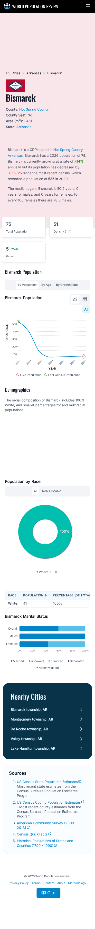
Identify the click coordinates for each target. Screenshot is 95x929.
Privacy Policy (19, 883)
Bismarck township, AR (29, 709)
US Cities (13, 73)
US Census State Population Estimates (47, 782)
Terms (36, 883)
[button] (88, 6)
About (61, 883)
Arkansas (33, 73)
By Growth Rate (67, 285)
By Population (27, 285)
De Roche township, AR (29, 729)
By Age (46, 285)
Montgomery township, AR (32, 719)
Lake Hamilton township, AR (33, 748)
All (86, 309)
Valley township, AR (26, 739)
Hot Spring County (34, 109)
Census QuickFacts (32, 834)
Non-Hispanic (51, 491)
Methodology (77, 883)
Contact (48, 883)
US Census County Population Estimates (49, 802)
